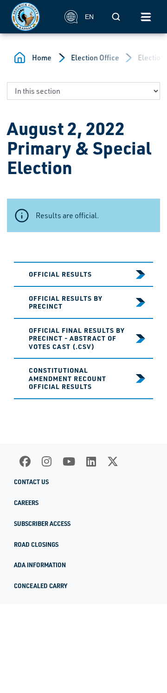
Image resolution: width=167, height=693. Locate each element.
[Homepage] (32, 16)
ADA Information (40, 565)
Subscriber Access (42, 523)
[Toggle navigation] (145, 16)
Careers (26, 502)
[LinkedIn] (91, 461)
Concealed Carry (40, 585)
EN (89, 16)
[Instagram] (46, 461)
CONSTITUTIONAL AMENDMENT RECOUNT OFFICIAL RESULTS (67, 378)
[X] (113, 461)
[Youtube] (69, 461)
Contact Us (31, 482)
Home (41, 57)
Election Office (95, 57)
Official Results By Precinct (66, 302)
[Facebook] (25, 461)
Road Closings (36, 544)
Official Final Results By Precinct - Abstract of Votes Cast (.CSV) (77, 338)
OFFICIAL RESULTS (60, 274)
